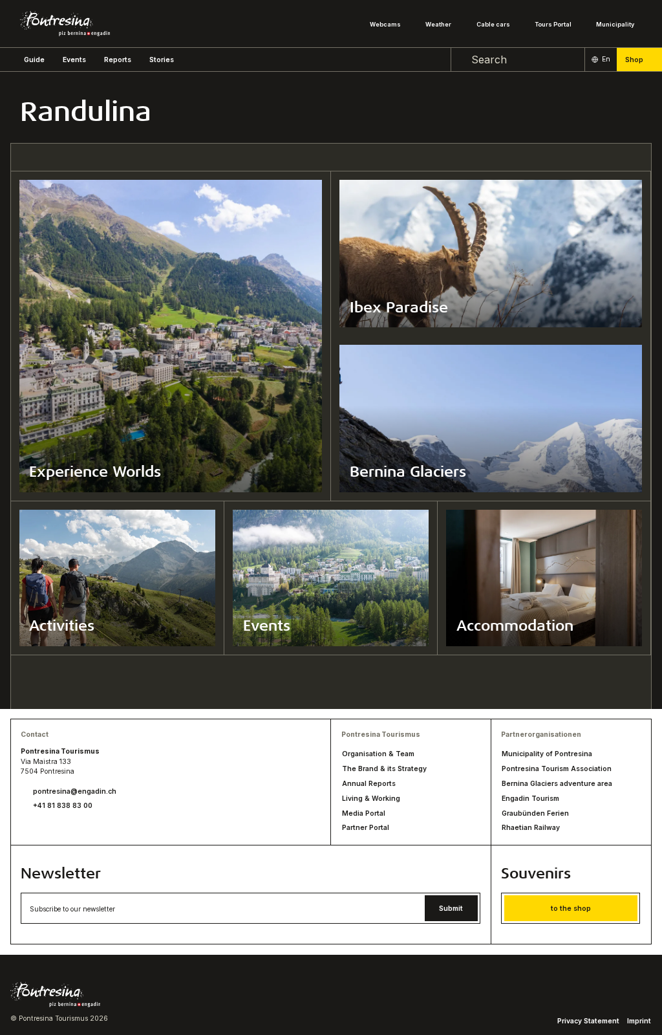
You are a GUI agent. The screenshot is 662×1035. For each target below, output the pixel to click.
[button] (34, 59)
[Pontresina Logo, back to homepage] (65, 23)
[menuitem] (74, 59)
